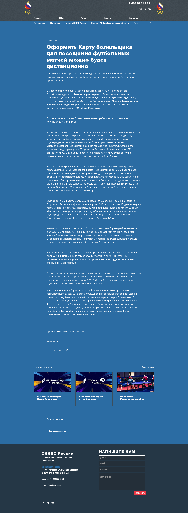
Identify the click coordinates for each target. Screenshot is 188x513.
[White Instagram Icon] (140, 9)
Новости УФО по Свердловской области (110, 22)
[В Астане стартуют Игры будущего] (52, 382)
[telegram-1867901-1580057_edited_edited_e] (145, 9)
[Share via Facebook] (48, 350)
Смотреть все (148, 367)
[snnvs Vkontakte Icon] (149, 9)
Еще (136, 22)
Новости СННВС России (75, 22)
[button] (151, 23)
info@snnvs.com (54, 485)
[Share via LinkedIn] (60, 350)
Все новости (39, 22)
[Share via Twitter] (54, 350)
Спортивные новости (56, 341)
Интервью (55, 22)
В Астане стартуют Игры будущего (49, 397)
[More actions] (139, 40)
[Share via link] (66, 350)
